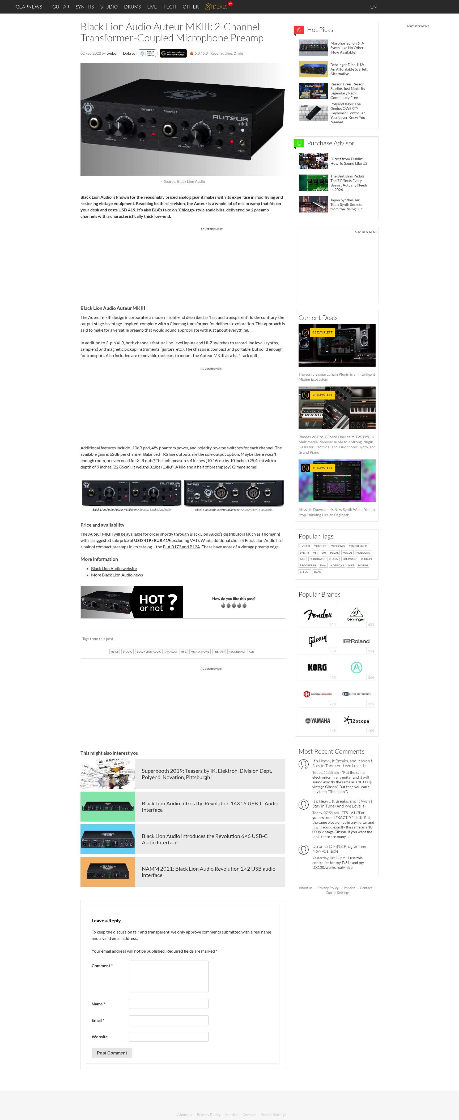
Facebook (413, 7)
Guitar (60, 7)
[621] (356, 614)
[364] (356, 667)
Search (451, 7)
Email (98, 1020)
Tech (169, 7)
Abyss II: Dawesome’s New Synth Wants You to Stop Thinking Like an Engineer (337, 491)
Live (152, 7)
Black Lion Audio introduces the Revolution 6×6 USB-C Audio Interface (205, 839)
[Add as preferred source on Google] (173, 53)
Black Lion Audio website (114, 568)
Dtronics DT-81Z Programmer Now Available (339, 849)
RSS (437, 7)
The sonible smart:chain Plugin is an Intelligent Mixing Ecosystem (337, 355)
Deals (220, 7)
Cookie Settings (338, 893)
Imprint (349, 888)
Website (100, 1036)
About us (305, 888)
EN (374, 7)
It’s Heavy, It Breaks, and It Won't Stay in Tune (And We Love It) (342, 763)
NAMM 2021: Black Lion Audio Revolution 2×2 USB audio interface (208, 871)
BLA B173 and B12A (181, 546)
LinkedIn (390, 6)
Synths (85, 7)
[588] (318, 640)
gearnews (29, 7)
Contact (366, 888)
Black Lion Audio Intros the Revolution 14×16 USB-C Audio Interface (210, 806)
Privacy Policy (328, 888)
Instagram (402, 6)
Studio (109, 7)
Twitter (424, 6)
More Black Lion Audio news (117, 574)
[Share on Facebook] (254, 638)
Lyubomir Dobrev (121, 53)
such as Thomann (263, 533)
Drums (132, 7)
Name (98, 1003)
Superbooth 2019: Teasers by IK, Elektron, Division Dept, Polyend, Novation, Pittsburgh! (207, 773)
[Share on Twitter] (274, 638)
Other (191, 7)
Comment (102, 965)
